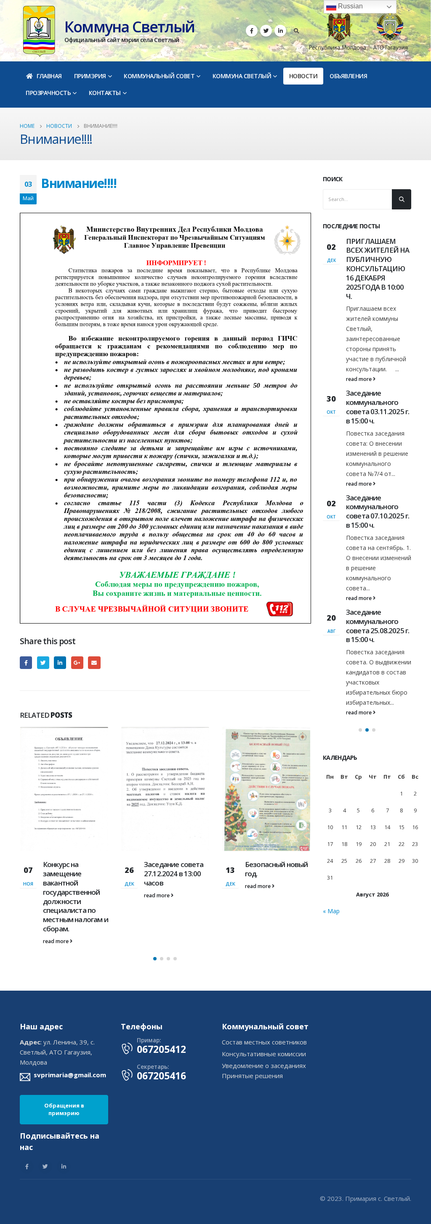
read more (56, 895)
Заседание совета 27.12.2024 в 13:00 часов (73, 873)
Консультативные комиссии (264, 1008)
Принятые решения (252, 1030)
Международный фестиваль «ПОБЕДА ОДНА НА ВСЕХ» (276, 798)
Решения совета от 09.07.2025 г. (378, 245)
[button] (155, 913)
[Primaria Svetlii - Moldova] (39, 30)
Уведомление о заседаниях (264, 1019)
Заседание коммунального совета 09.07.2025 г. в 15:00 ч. (377, 446)
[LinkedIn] (280, 31)
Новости (303, 76)
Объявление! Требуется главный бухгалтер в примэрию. (378, 571)
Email (94, 662)
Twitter (43, 662)
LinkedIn (60, 662)
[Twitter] (266, 31)
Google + (77, 662)
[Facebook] (252, 31)
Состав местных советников (264, 996)
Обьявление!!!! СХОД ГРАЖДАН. (373, 341)
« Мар (331, 867)
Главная (49, 76)
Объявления (348, 76)
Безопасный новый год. (175, 868)
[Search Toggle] (296, 31)
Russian (349, 6)
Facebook (26, 662)
